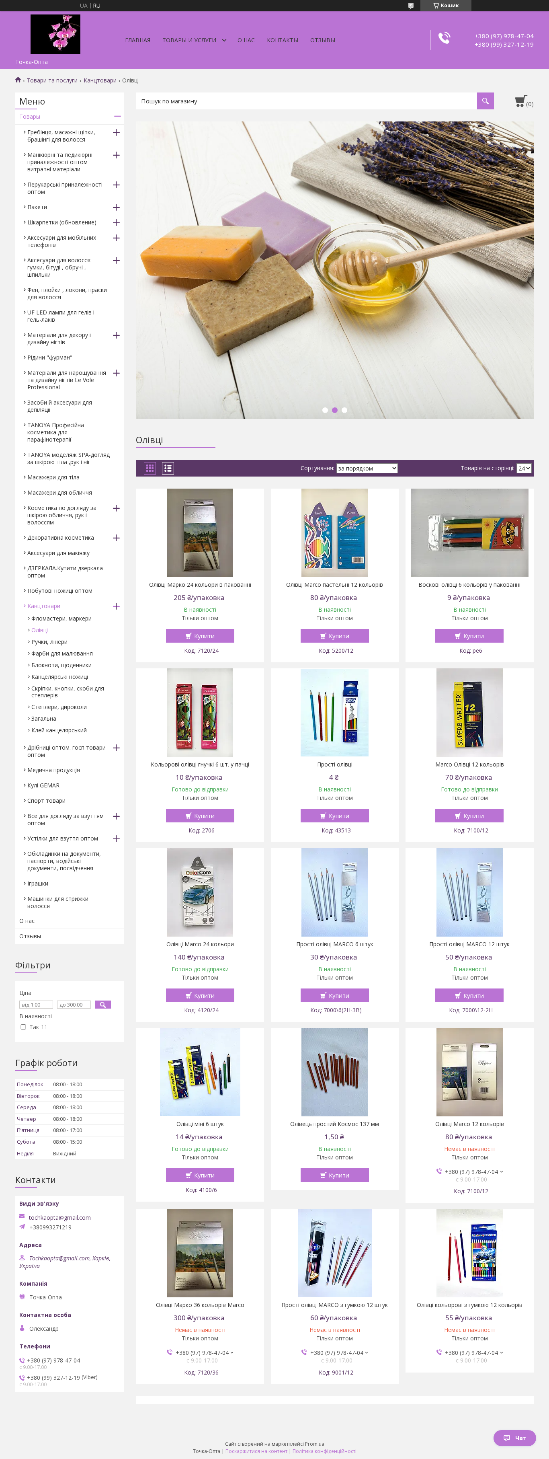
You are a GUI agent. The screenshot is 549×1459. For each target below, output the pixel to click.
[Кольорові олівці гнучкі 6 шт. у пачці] (200, 712)
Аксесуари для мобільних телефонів (61, 241)
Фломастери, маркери (61, 618)
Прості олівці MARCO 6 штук (334, 944)
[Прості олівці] (335, 712)
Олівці (39, 630)
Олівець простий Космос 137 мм (334, 1124)
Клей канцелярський (59, 730)
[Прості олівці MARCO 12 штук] (470, 892)
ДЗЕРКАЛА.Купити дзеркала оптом (65, 571)
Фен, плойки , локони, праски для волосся (67, 293)
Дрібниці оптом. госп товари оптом (66, 751)
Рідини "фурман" (49, 357)
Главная (137, 40)
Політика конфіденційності (324, 1451)
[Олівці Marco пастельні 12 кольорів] (335, 533)
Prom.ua (314, 1444)
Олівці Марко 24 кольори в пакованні (200, 584)
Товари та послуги (52, 80)
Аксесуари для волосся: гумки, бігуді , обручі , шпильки (59, 267)
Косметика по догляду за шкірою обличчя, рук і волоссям (61, 515)
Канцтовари (100, 80)
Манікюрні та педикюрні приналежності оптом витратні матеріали (59, 162)
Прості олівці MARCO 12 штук (469, 944)
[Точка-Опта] (55, 33)
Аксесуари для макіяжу (58, 553)
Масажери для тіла (53, 477)
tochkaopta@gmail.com (60, 1217)
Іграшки (37, 883)
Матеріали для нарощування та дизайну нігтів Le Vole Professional (66, 380)
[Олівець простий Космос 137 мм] (335, 1072)
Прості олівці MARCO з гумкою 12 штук (334, 1305)
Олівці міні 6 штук (200, 1124)
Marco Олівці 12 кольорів (469, 764)
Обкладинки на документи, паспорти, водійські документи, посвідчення (64, 861)
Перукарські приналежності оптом (64, 188)
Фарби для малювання (62, 653)
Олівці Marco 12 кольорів (469, 1124)
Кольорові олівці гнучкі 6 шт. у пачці (200, 764)
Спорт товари (46, 800)
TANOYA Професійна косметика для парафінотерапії (55, 432)
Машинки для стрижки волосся (57, 902)
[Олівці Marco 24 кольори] (200, 892)
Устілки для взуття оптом (62, 838)
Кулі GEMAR (43, 785)
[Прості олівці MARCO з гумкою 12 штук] (335, 1253)
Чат (520, 1438)
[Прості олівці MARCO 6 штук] (335, 892)
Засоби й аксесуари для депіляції (59, 406)
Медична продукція (53, 770)
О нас (246, 40)
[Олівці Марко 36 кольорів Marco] (200, 1253)
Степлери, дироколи (59, 707)
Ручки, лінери (49, 641)
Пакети (37, 207)
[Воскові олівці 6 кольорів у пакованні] (470, 533)
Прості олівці (334, 764)
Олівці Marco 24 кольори (200, 944)
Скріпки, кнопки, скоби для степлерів (67, 691)
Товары (29, 116)
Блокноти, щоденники (61, 665)
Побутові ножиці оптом (59, 590)
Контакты (282, 40)
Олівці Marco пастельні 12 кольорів (334, 584)
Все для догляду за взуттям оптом (65, 819)
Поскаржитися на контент (256, 1451)
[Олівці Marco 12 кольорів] (470, 1072)
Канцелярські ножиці (59, 676)
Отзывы (322, 40)
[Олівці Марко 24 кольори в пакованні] (200, 533)
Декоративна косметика (60, 537)
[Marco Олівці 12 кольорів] (470, 712)
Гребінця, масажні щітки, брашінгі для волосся (61, 135)
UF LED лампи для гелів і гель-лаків (60, 315)
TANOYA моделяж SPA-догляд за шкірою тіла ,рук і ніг (68, 458)
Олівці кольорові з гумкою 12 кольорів (469, 1305)
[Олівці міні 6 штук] (200, 1072)
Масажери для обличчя (59, 492)
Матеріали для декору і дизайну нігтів (59, 338)
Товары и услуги (189, 40)
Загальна (43, 718)
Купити (204, 636)
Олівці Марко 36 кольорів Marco (200, 1305)
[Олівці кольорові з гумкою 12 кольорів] (470, 1253)
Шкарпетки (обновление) (61, 222)
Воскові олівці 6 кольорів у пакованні (469, 584)
